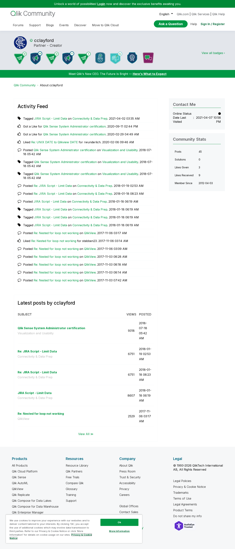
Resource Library (77, 465)
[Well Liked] (100, 57)
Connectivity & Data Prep (90, 118)
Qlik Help (218, 14)
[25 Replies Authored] (20, 57)
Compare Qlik (75, 483)
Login (101, 4)
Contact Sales (128, 512)
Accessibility (127, 483)
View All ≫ (85, 434)
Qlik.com (183, 14)
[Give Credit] (132, 57)
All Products (20, 465)
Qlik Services (200, 14)
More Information (119, 531)
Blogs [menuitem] (50, 25)
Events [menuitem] (64, 25)
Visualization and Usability (120, 150)
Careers (124, 495)
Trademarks (181, 492)
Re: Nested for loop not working (56, 233)
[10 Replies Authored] (52, 57)
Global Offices (128, 506)
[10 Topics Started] (36, 57)
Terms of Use (182, 498)
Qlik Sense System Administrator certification (74, 126)
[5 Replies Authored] (84, 57)
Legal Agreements (185, 504)
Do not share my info (188, 516)
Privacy (124, 489)
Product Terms (183, 510)
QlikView (90, 233)
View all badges (212, 53)
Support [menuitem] (35, 25)
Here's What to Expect (150, 74)
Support (71, 500)
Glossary (71, 489)
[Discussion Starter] (148, 57)
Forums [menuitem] (18, 25)
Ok (119, 522)
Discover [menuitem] (80, 25)
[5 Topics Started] (68, 57)
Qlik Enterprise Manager (28, 512)
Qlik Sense (19, 477)
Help (193, 24)
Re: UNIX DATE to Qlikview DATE (54, 142)
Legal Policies (182, 481)
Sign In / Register (213, 24)
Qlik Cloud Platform (24, 471)
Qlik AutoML (20, 483)
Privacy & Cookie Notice (189, 487)
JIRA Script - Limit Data (50, 118)
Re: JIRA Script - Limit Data (53, 186)
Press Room (127, 471)
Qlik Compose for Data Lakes (31, 500)
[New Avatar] (116, 57)
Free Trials (72, 477)
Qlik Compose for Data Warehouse (35, 506)
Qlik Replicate (21, 495)
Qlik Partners (74, 471)
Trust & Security (130, 477)
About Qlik (126, 465)
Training (71, 495)
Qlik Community (25, 85)
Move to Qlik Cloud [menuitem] (105, 25)
